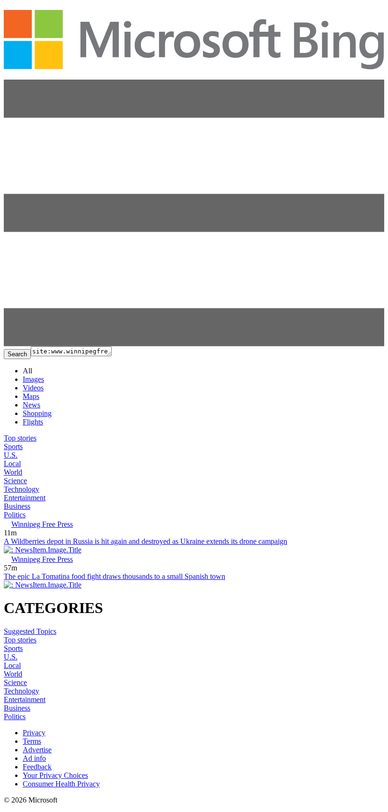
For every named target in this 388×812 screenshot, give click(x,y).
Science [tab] (15, 481)
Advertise (37, 750)
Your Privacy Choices (55, 775)
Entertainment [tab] (24, 498)
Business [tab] (17, 506)
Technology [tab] (21, 489)
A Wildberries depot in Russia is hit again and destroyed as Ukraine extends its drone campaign (145, 541)
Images (33, 379)
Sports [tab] (13, 446)
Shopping (37, 413)
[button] (194, 344)
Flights (33, 422)
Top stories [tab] (20, 438)
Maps (31, 396)
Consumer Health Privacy (61, 784)
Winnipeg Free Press (42, 524)
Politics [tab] (15, 515)
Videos (33, 388)
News (31, 405)
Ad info (34, 758)
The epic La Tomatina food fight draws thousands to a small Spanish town (114, 576)
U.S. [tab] (11, 455)
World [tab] (13, 472)
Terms (32, 741)
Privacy (34, 733)
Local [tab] (12, 464)
